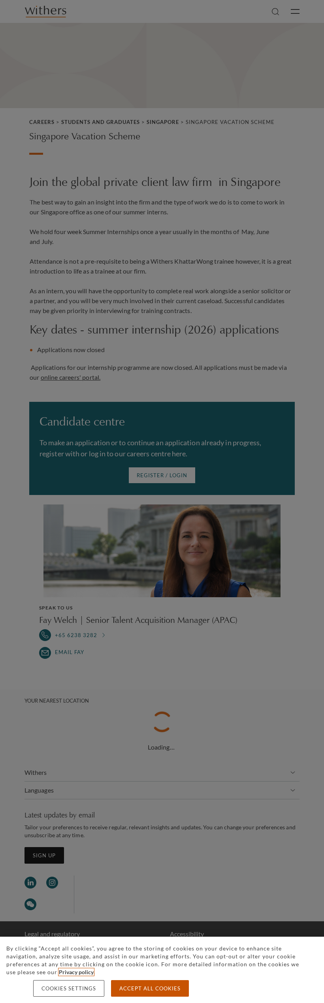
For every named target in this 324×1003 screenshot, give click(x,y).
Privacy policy (76, 972)
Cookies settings (68, 988)
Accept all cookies (150, 988)
